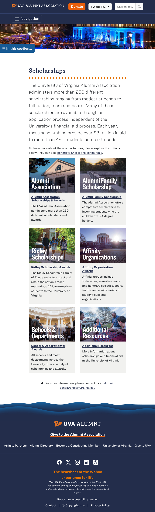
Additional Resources (97, 345)
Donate (77, 6)
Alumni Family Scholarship (102, 196)
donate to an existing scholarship (79, 152)
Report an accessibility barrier (77, 499)
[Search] (139, 6)
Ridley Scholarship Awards (50, 267)
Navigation (29, 18)
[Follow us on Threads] (95, 462)
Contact (50, 505)
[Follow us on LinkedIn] (86, 462)
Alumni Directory (41, 445)
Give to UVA (143, 445)
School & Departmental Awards (48, 347)
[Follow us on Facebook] (59, 462)
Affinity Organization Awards (97, 268)
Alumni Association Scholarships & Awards (48, 198)
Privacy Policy (100, 505)
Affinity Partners (15, 445)
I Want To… (99, 6)
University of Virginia (117, 445)
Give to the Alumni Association (77, 434)
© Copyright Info (73, 505)
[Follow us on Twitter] (68, 462)
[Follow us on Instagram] (77, 462)
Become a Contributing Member (78, 445)
